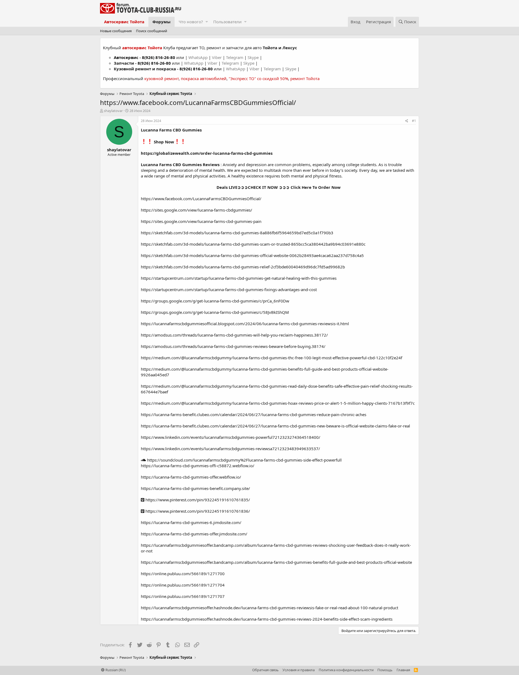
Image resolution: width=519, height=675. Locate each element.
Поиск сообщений (151, 30)
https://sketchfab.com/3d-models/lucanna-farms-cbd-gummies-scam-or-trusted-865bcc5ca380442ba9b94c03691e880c (253, 244)
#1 (414, 120)
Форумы (161, 21)
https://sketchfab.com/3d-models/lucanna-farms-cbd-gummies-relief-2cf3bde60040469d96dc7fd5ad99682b (243, 266)
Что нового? (191, 21)
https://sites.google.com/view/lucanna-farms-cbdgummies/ (196, 210)
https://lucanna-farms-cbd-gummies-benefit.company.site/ (195, 488)
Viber (217, 57)
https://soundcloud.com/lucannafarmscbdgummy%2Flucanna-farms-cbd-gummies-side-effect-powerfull (244, 460)
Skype (254, 57)
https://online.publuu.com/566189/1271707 (183, 596)
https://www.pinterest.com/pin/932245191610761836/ (197, 511)
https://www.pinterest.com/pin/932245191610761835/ (197, 499)
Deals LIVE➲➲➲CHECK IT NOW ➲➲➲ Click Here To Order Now (279, 187)
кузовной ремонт (161, 78)
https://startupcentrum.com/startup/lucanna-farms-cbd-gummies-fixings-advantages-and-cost (229, 289)
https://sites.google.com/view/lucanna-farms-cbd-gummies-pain (201, 221)
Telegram (235, 57)
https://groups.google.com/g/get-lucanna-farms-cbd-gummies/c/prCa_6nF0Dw (215, 301)
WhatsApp (198, 57)
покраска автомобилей (204, 78)
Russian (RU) (115, 669)
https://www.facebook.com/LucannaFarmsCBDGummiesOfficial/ (201, 198)
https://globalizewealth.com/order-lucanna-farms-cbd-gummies (206, 153)
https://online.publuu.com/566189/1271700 (183, 573)
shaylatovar (113, 110)
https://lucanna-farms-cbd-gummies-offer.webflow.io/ (191, 477)
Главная (403, 669)
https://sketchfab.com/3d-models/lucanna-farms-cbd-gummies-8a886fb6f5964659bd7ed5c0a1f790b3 (237, 232)
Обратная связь (265, 669)
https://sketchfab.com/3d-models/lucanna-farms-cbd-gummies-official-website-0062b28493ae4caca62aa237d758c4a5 (252, 255)
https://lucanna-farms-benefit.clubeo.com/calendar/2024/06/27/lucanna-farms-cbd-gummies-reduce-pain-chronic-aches (253, 414)
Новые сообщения (116, 30)
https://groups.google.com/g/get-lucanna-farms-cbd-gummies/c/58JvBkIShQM (215, 312)
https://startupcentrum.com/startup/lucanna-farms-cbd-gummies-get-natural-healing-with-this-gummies (239, 278)
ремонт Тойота (305, 78)
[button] (206, 22)
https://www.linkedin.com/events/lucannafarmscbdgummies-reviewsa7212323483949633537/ (230, 448)
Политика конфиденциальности (346, 669)
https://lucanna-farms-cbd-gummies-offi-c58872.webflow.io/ (197, 465)
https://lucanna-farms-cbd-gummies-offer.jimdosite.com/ (194, 533)
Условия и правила (298, 669)
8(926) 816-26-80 (158, 57)
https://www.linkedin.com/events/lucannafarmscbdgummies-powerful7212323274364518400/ (230, 437)
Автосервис (126, 57)
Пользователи (227, 21)
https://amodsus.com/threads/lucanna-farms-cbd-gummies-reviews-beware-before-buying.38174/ (233, 346)
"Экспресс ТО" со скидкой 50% (258, 78)
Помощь (384, 669)
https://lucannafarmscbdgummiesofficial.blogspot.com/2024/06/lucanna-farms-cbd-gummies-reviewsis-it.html (245, 323)
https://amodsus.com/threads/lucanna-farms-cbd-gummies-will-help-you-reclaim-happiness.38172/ (234, 335)
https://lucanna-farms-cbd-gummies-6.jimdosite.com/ (191, 522)
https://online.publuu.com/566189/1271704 (183, 585)
